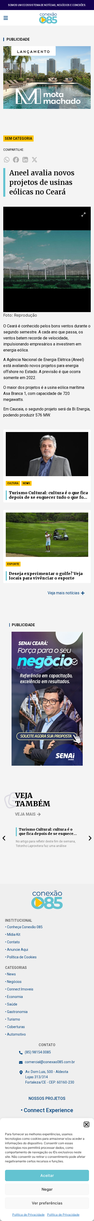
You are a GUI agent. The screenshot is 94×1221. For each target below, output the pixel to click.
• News (10, 974)
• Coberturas (15, 1027)
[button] (86, 1124)
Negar (47, 1189)
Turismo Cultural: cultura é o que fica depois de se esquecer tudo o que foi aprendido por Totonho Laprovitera (48, 495)
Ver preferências (47, 1203)
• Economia (14, 997)
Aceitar (47, 1175)
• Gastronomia (16, 1012)
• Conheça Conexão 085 (24, 927)
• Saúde (11, 1004)
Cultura (13, 483)
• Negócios (13, 982)
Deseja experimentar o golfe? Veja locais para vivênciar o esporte (45, 576)
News (26, 483)
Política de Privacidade (28, 1214)
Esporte (13, 564)
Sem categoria (18, 138)
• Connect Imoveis (19, 989)
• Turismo (12, 1019)
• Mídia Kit (12, 934)
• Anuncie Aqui (16, 950)
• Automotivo (15, 1034)
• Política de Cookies (21, 957)
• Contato (12, 942)
